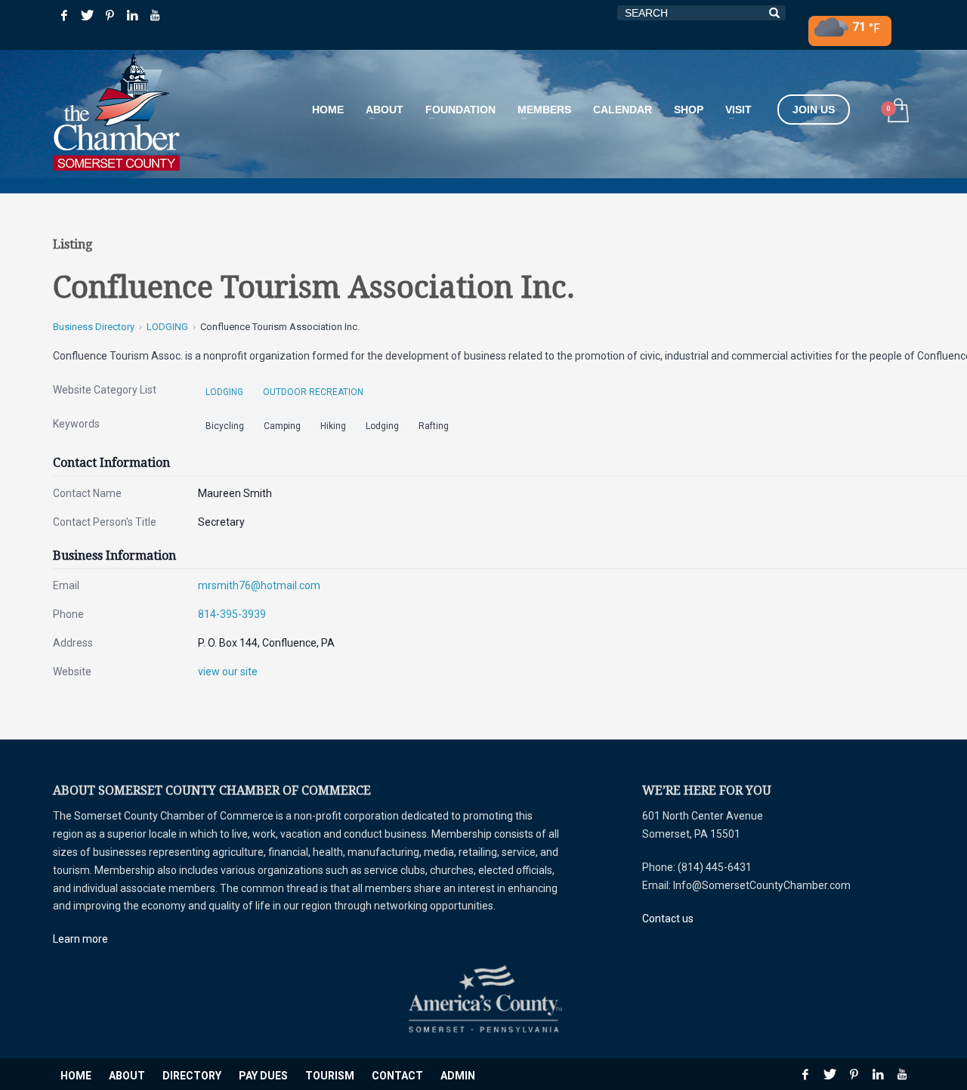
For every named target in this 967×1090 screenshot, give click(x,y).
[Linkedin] (132, 15)
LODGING (167, 326)
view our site (228, 671)
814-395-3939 (232, 614)
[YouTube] (155, 15)
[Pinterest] (109, 15)
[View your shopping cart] (897, 112)
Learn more (80, 939)
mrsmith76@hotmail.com (259, 585)
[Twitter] (87, 15)
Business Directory (93, 326)
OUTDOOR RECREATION (313, 392)
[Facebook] (64, 15)
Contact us (668, 918)
